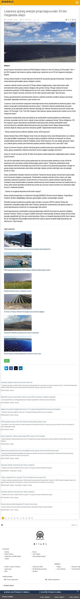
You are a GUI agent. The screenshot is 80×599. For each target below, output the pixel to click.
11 (32, 518)
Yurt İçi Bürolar (61, 569)
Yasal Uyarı (8, 569)
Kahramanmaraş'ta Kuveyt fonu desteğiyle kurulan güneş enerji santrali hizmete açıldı (30, 451)
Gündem (35, 571)
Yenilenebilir (13, 471)
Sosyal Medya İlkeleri (39, 556)
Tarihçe (7, 552)
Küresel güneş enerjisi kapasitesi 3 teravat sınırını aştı (19, 504)
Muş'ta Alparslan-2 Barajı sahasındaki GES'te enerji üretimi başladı (23, 436)
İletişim (59, 567)
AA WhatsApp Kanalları (39, 569)
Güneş (15, 19)
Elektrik (12, 402)
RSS (6, 571)
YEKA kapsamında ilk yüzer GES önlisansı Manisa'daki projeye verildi (23, 422)
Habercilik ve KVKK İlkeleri (13, 556)
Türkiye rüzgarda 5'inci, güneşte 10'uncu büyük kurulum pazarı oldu (23, 477)
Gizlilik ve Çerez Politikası (12, 567)
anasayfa (9, 19)
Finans (12, 415)
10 (29, 518)
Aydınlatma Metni (37, 567)
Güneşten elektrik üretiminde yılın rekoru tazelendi (17, 465)
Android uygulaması (53, 579)
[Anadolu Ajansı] (40, 535)
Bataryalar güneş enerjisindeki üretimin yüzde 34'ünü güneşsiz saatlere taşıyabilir (28, 397)
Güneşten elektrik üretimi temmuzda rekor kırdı (16, 382)
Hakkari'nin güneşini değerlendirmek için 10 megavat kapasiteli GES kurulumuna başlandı (30, 409)
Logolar (7, 558)
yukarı (73, 525)
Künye (34, 552)
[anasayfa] (2, 525)
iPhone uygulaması (12, 579)
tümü (6, 361)
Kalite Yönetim (9, 554)
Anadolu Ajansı (9, 585)
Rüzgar (25, 485)
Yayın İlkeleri (36, 554)
